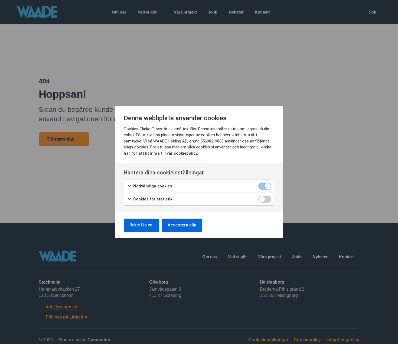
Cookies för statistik (152, 199)
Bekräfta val (141, 225)
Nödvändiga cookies (152, 186)
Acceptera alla (182, 225)
